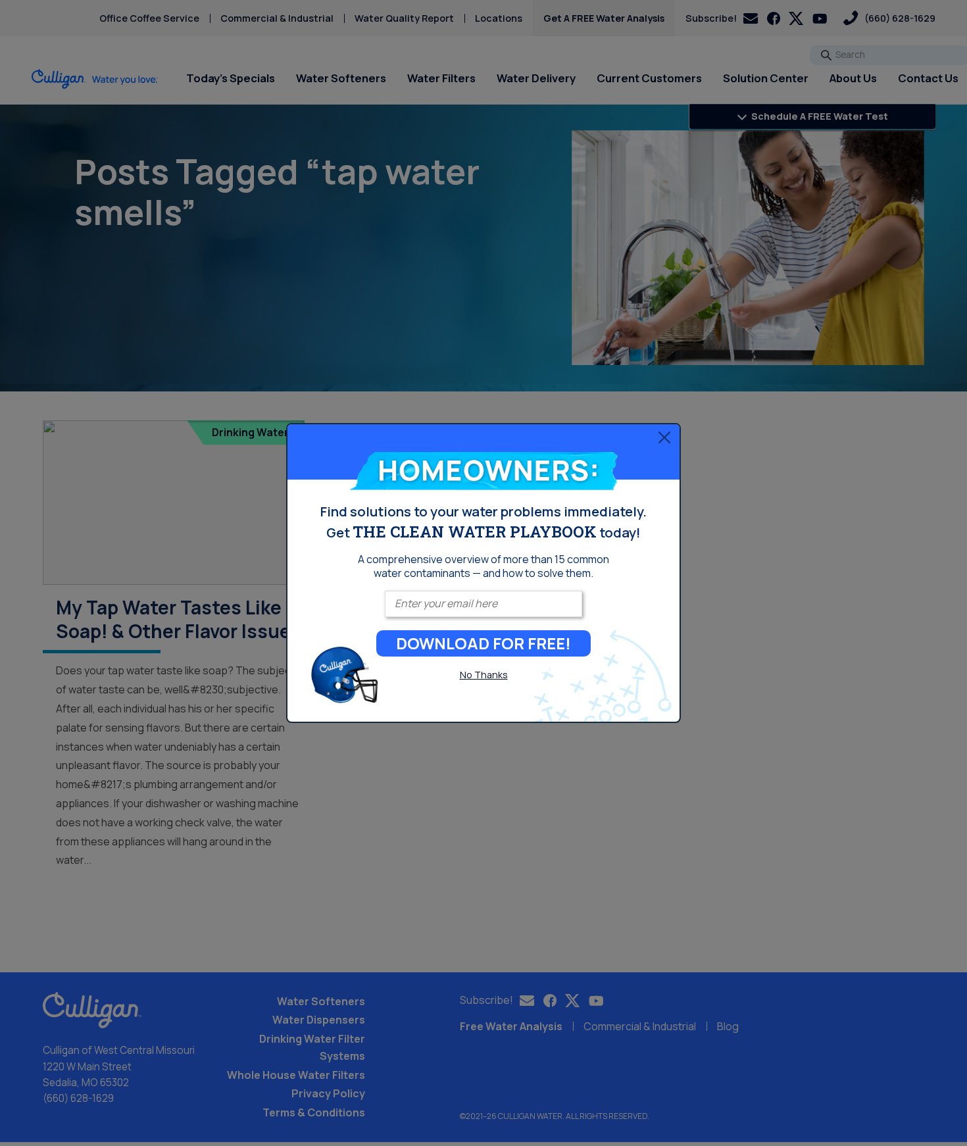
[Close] (664, 437)
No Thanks (484, 674)
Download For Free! (483, 643)
